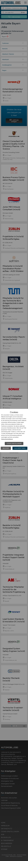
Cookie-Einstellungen (14, 443)
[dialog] (14, 430)
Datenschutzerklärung (7, 439)
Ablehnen (6, 448)
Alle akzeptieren (19, 448)
